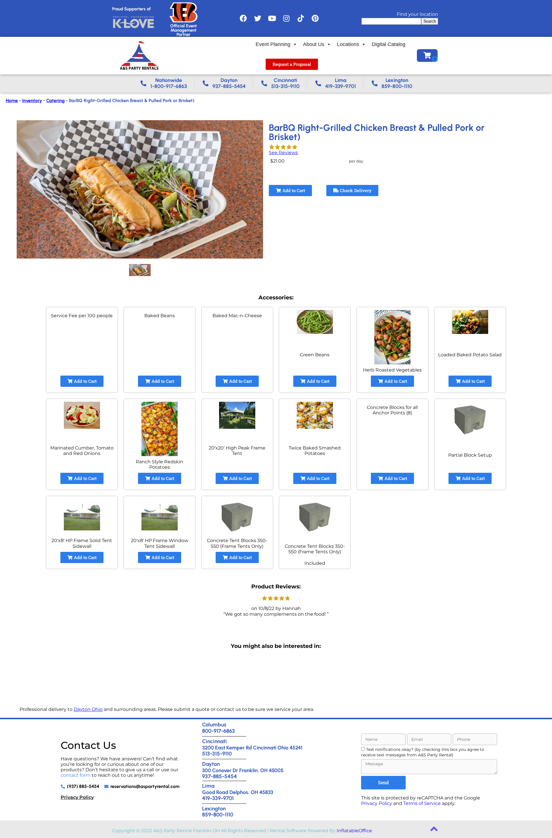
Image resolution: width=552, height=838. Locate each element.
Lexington (214, 808)
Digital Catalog (388, 44)
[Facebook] (243, 18)
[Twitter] (257, 18)
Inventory (32, 100)
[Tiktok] (301, 18)
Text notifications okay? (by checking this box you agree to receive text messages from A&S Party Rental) (422, 752)
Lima (208, 785)
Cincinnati (214, 741)
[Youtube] (272, 18)
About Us (313, 44)
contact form (76, 775)
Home (12, 100)
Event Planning (273, 44)
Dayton (211, 764)
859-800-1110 (217, 814)
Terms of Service (422, 803)
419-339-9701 (218, 798)
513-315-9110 (217, 753)
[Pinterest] (315, 18)
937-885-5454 (219, 776)
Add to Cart (293, 190)
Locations (348, 44)
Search (429, 21)
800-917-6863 (218, 731)
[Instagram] (286, 18)
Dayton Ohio (88, 709)
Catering (55, 100)
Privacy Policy (77, 797)
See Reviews (283, 152)
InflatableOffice (354, 830)
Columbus (214, 724)
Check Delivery (355, 190)
